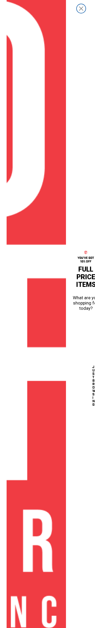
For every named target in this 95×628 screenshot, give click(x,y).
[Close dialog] (81, 8)
